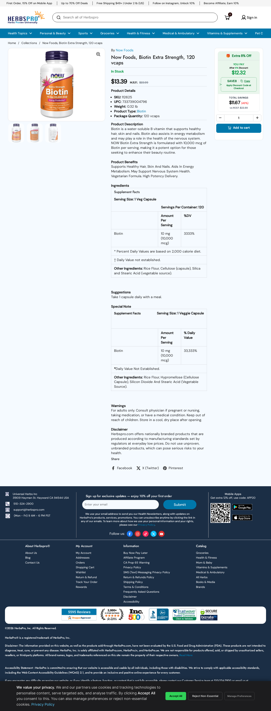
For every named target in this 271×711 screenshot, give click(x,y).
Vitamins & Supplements (211, 567)
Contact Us (32, 562)
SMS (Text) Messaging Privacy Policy (146, 572)
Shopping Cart (85, 567)
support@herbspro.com (28, 509)
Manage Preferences (239, 696)
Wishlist (81, 572)
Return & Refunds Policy (138, 577)
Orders (80, 562)
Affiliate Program (134, 557)
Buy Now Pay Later (135, 553)
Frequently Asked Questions (141, 591)
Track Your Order (86, 582)
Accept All (175, 696)
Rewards (81, 587)
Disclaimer (130, 596)
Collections (29, 43)
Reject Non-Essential (205, 696)
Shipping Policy (133, 582)
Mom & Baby (204, 562)
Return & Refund (86, 577)
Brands (200, 587)
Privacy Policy (132, 567)
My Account (83, 553)
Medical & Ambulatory (210, 572)
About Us (31, 553)
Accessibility (131, 601)
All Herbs (202, 577)
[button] (227, 17)
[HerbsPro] (26, 17)
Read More (186, 655)
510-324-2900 (23, 503)
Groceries (202, 553)
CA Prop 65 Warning (136, 562)
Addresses (82, 557)
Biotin (141, 111)
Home (12, 43)
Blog (28, 557)
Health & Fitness (206, 557)
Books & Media (205, 582)
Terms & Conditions (135, 587)
